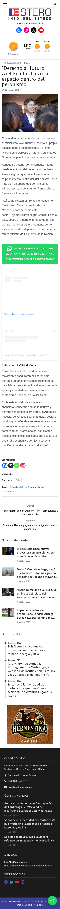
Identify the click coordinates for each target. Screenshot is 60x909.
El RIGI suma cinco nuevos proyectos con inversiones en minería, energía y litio (35, 552)
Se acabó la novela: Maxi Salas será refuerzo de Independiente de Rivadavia (29, 838)
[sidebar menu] (5, 3)
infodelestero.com (12, 63)
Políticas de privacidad (30, 904)
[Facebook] (5, 465)
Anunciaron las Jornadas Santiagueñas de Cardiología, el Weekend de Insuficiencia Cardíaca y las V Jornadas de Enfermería (30, 807)
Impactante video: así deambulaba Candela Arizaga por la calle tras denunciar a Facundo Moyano (35, 614)
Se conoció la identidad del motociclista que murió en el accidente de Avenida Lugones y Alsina (29, 823)
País (26, 63)
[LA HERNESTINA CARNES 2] (30, 724)
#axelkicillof (17, 487)
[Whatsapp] (17, 465)
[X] (11, 465)
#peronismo (10, 491)
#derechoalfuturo (36, 487)
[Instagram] (23, 465)
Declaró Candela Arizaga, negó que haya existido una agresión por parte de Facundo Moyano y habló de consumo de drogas (37, 573)
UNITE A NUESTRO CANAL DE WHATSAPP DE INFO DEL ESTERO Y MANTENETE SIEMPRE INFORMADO (30, 254)
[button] (52, 900)
